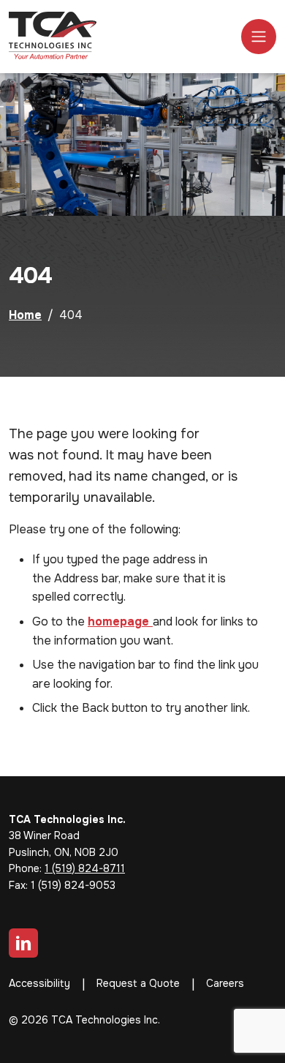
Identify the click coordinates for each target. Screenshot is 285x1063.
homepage (120, 621)
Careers (225, 983)
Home (25, 315)
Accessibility (39, 983)
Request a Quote (138, 983)
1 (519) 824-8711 (85, 868)
